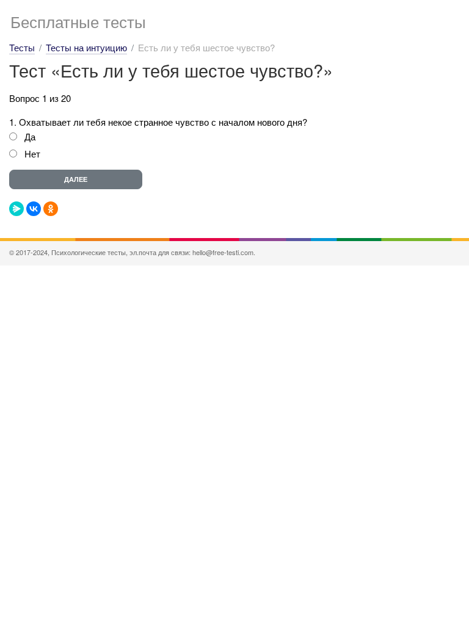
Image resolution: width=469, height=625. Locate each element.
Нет (32, 153)
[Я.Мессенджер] (16, 208)
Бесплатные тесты (78, 21)
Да (29, 136)
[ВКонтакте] (33, 208)
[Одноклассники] (50, 208)
